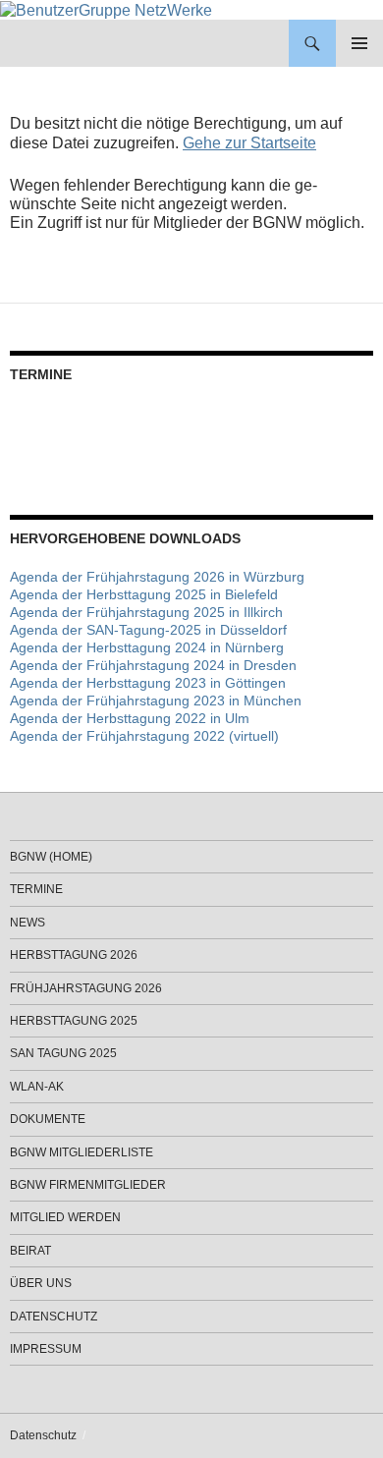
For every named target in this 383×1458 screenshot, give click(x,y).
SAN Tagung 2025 (63, 1053)
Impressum (46, 1349)
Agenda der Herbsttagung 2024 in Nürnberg (147, 647)
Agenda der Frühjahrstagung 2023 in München (155, 700)
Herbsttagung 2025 (73, 1021)
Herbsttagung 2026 (73, 955)
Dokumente (47, 1119)
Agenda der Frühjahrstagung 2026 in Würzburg (157, 577)
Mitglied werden (65, 1217)
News (27, 922)
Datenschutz (53, 1316)
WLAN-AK (37, 1087)
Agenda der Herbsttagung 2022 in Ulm (129, 718)
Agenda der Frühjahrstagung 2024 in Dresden (153, 665)
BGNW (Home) (51, 857)
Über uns (41, 1283)
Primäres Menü (359, 43)
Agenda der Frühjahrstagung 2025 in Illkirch (146, 612)
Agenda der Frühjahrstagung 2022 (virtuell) (144, 736)
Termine (36, 889)
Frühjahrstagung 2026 (86, 988)
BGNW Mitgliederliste (81, 1152)
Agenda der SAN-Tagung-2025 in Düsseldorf (148, 630)
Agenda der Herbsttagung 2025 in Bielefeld (144, 594)
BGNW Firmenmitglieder (88, 1185)
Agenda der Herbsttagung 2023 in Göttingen (148, 683)
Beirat (30, 1251)
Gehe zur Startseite (249, 143)
